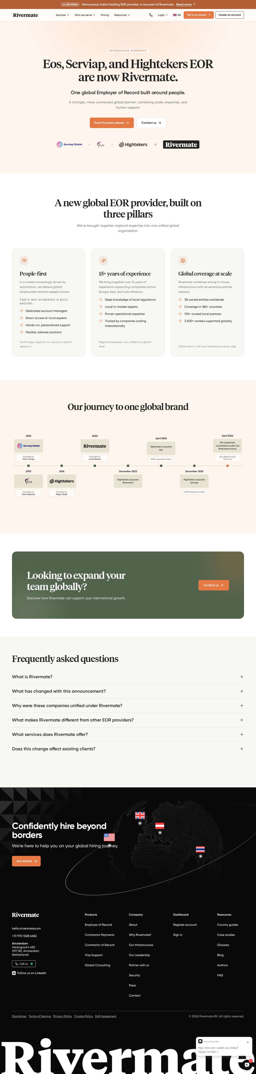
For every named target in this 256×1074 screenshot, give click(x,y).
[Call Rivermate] (150, 15)
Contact (135, 995)
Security (134, 975)
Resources (120, 14)
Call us (24, 963)
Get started (24, 861)
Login (161, 14)
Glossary (223, 945)
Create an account (230, 14)
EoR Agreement (105, 1016)
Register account (185, 924)
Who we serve (83, 14)
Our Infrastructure (141, 945)
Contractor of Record (100, 945)
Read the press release (109, 122)
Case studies (226, 935)
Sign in (177, 935)
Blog (220, 955)
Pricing (105, 14)
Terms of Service (40, 1016)
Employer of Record (98, 924)
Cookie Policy (83, 1016)
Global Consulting (97, 965)
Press (132, 985)
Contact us (148, 122)
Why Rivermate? (140, 935)
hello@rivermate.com (26, 928)
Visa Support (94, 955)
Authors (222, 965)
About (133, 924)
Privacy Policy (62, 1016)
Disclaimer (19, 1016)
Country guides (227, 924)
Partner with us (139, 965)
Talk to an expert (196, 14)
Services (61, 14)
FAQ (220, 975)
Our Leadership (139, 955)
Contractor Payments (99, 935)
